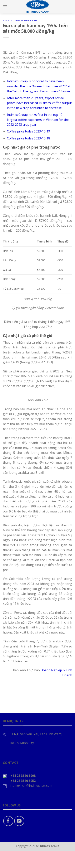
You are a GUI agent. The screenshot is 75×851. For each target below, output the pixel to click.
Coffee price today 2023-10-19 (28, 131)
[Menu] (5, 6)
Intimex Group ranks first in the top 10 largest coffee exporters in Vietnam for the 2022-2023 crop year (38, 120)
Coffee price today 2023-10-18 (28, 138)
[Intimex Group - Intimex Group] (37, 7)
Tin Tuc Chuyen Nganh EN (20, 20)
